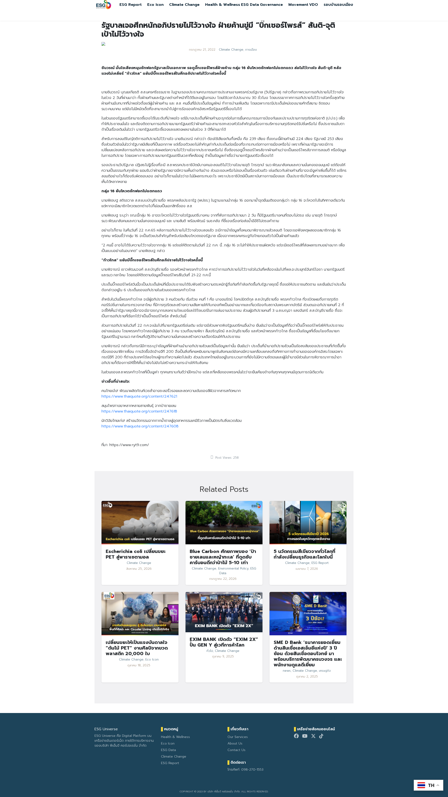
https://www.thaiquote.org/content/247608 (140, 426)
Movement (298, 4)
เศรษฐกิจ (325, 670)
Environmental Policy (233, 568)
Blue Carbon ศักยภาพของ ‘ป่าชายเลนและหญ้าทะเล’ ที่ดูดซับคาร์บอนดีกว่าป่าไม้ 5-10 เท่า (223, 557)
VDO (313, 4)
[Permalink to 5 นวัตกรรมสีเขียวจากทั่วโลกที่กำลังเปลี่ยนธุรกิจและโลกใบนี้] (308, 522)
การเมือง (251, 49)
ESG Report (130, 4)
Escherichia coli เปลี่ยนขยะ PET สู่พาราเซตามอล (136, 554)
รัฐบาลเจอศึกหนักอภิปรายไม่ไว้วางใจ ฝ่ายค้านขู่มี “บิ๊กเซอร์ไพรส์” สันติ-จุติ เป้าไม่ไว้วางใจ (218, 30)
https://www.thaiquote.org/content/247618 (139, 411)
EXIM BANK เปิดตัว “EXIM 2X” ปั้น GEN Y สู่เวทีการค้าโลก (224, 642)
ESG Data (250, 4)
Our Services (238, 736)
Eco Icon (155, 4)
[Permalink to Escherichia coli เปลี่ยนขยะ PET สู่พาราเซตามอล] (140, 522)
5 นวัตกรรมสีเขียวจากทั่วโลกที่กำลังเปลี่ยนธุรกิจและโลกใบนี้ (304, 554)
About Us (235, 743)
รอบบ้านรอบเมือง (338, 4)
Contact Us (236, 750)
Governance (271, 4)
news (287, 670)
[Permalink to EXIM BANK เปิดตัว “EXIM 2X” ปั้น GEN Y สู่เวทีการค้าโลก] (224, 612)
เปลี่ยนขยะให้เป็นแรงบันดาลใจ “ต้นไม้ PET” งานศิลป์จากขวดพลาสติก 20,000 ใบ (137, 648)
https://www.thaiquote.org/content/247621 (139, 396)
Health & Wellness (222, 4)
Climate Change (184, 4)
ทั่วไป (209, 651)
